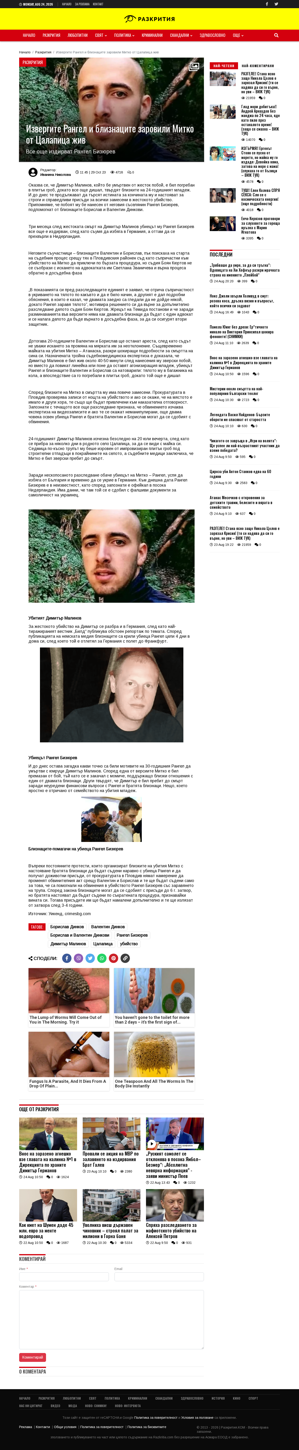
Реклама (25, 1427)
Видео (55, 1405)
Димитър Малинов (68, 943)
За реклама (82, 4)
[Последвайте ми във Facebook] (267, 4)
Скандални (179, 35)
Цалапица (103, 943)
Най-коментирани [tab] (258, 65)
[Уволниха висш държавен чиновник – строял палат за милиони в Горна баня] (112, 1220)
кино (236, 1398)
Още (236, 35)
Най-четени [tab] (224, 65)
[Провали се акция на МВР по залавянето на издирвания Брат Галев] (112, 1149)
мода (72, 1405)
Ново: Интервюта (128, 1405)
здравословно (212, 35)
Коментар (27, 1286)
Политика (122, 35)
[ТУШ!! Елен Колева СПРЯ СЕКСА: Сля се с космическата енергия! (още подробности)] (223, 201)
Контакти (43, 1427)
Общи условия (65, 1427)
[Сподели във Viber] (78, 958)
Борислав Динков (67, 926)
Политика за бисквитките (147, 1427)
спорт (253, 1398)
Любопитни (78, 35)
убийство (129, 943)
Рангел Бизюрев (132, 935)
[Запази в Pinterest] (113, 958)
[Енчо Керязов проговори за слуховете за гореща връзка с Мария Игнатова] (223, 230)
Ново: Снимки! (96, 1405)
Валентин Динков (108, 926)
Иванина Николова (55, 174)
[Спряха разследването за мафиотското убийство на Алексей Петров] (175, 1220)
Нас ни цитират (31, 1405)
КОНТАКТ (98, 4)
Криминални (152, 35)
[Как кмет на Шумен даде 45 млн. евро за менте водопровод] (48, 1220)
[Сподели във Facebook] (66, 958)
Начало (66, 4)
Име (23, 1268)
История (218, 1398)
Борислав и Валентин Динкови (79, 935)
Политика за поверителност (156, 1417)
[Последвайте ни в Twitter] (276, 4)
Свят (99, 35)
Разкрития (51, 35)
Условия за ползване (197, 1417)
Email (118, 1268)
